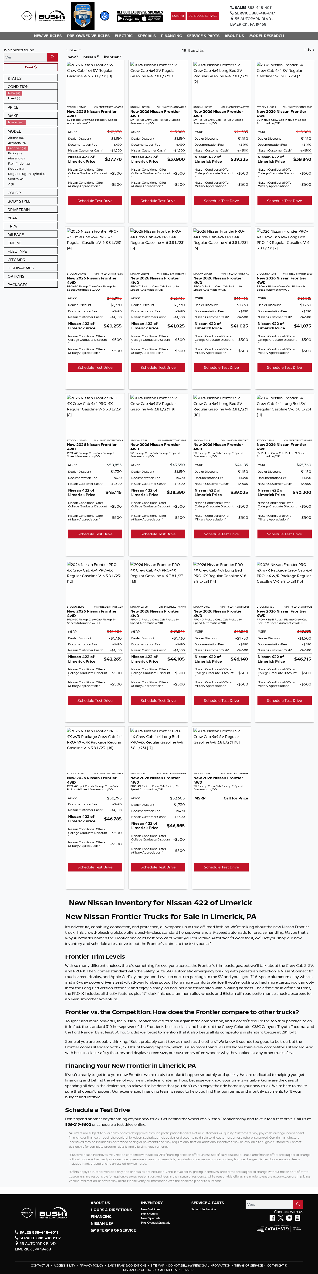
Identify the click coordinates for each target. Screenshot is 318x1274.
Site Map (158, 1265)
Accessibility (65, 1265)
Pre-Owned (149, 1214)
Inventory (152, 1203)
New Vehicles (151, 1209)
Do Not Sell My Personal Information (199, 1265)
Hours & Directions (111, 1210)
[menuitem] (32, 93)
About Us (100, 1203)
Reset (29, 67)
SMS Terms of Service (113, 1230)
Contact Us (40, 1265)
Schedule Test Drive (95, 200)
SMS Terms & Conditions (127, 1265)
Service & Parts (207, 1203)
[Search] (52, 57)
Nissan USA (102, 1224)
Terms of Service (249, 1265)
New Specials (150, 1218)
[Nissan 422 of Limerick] (43, 15)
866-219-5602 (78, 1124)
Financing (101, 1217)
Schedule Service (203, 1209)
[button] (104, 16)
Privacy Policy (91, 1265)
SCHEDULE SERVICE (203, 16)
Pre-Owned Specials (155, 1222)
